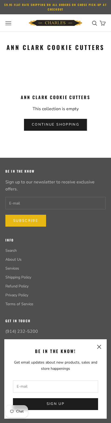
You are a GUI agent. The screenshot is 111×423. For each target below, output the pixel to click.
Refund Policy (17, 286)
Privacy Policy (16, 295)
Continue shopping (55, 124)
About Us (13, 259)
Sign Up (55, 403)
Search (11, 250)
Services (12, 268)
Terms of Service (19, 304)
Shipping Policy (18, 277)
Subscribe (25, 220)
